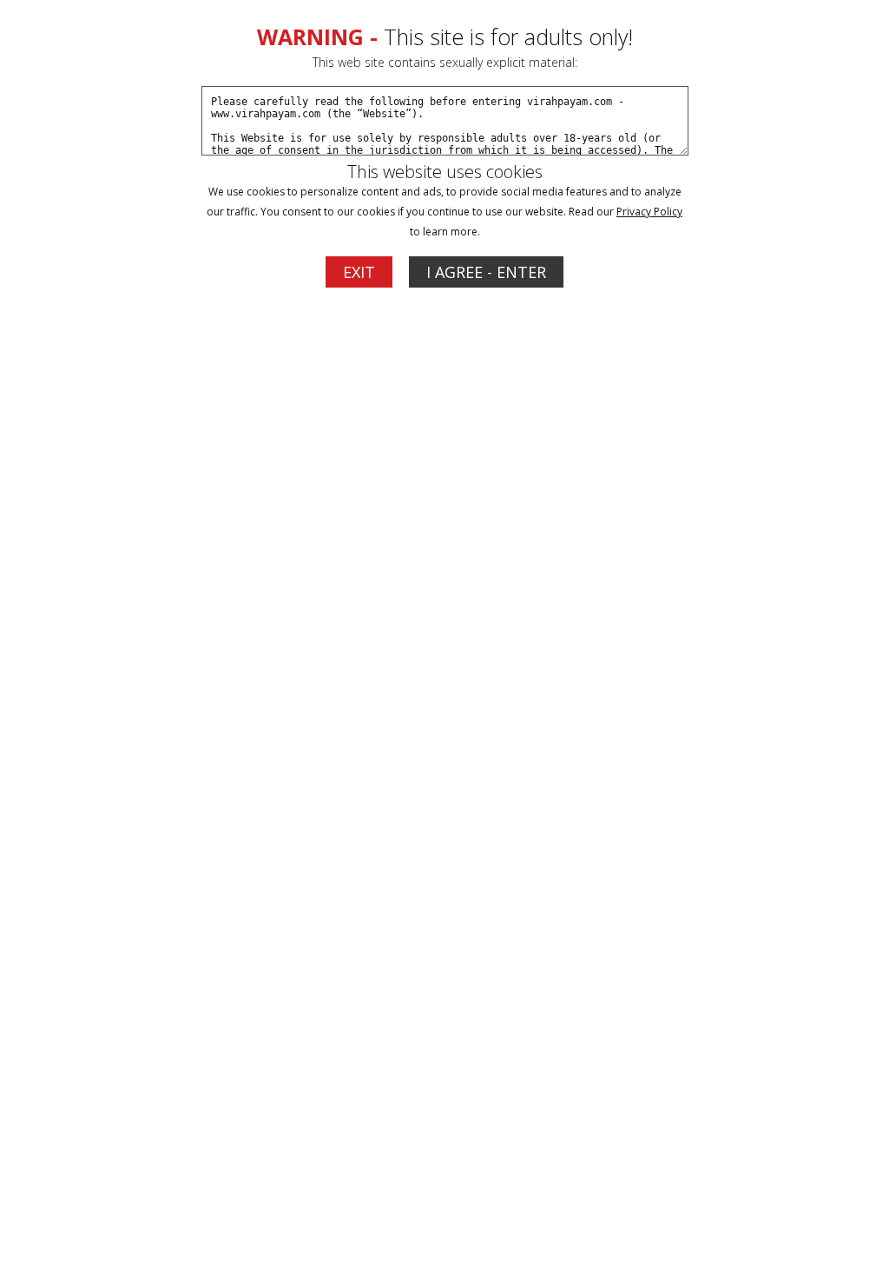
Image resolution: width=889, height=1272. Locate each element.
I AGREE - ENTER (486, 272)
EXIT (359, 272)
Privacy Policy (649, 211)
